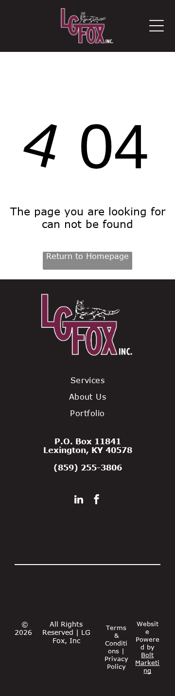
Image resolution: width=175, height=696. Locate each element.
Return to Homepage (87, 256)
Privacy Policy (116, 662)
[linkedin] (79, 501)
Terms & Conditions (116, 639)
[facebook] (97, 501)
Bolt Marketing (147, 662)
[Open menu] (156, 25)
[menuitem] (88, 380)
